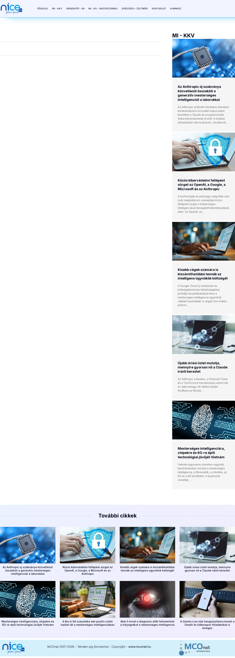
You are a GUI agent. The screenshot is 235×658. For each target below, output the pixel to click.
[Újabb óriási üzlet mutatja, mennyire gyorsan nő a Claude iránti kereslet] (203, 334)
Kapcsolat (159, 8)
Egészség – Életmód (135, 8)
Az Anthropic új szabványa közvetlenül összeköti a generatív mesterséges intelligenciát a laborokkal (28, 570)
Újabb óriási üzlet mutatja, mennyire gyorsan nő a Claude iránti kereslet (202, 367)
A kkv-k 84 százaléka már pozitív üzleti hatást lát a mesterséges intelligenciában (88, 623)
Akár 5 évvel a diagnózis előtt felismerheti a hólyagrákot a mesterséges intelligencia (147, 623)
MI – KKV (57, 8)
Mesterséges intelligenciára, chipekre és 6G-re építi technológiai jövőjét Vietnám (201, 453)
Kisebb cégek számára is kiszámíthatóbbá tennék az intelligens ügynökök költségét (203, 274)
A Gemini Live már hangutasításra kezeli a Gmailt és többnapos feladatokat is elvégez (207, 625)
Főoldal (42, 8)
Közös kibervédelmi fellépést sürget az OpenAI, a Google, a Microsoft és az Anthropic (202, 184)
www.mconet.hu (139, 646)
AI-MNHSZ (175, 8)
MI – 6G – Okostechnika (103, 8)
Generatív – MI (75, 8)
